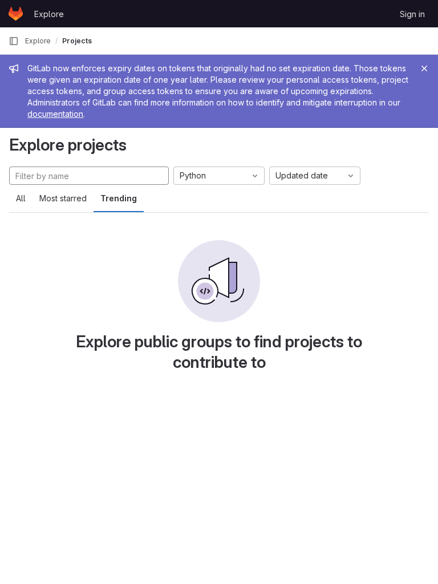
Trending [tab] (118, 198)
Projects (77, 40)
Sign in (412, 14)
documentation (55, 114)
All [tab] (21, 198)
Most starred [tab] (63, 198)
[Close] (424, 68)
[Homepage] (15, 14)
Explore (49, 14)
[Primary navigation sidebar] (14, 41)
